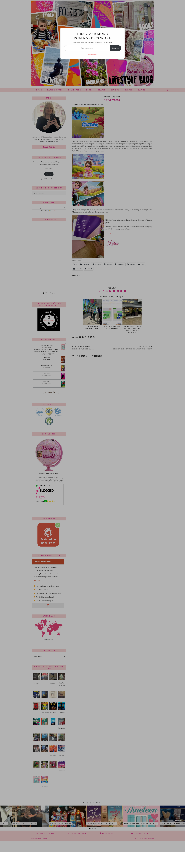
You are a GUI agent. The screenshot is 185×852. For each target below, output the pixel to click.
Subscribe (115, 48)
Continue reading (92, 54)
